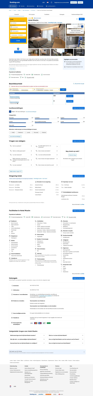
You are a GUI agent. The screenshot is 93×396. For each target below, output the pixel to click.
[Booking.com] (15, 2)
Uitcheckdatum (13, 29)
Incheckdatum (13, 25)
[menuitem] (13, 6)
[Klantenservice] (51, 2)
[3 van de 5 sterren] (29, 18)
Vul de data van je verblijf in (45, 295)
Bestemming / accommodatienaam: (17, 21)
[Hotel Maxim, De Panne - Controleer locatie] (29, 22)
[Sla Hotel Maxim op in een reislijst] (77, 19)
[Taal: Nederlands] (47, 2)
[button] (18, 35)
